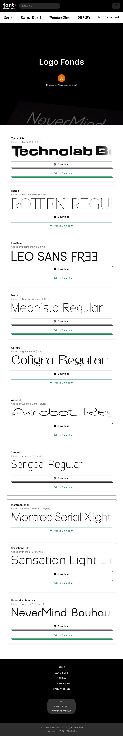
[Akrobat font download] (61, 413)
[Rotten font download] (61, 204)
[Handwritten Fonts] (59, 17)
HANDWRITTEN (61, 688)
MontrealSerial (20, 504)
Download (63, 164)
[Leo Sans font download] (61, 256)
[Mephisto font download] (61, 308)
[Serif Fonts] (8, 17)
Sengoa (15, 452)
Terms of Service (61, 711)
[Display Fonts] (84, 17)
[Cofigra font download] (61, 361)
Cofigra (15, 347)
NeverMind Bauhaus (23, 600)
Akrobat (16, 400)
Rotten (15, 190)
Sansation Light (20, 548)
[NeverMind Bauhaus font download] (61, 613)
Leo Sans (16, 243)
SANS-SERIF (61, 672)
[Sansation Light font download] (61, 561)
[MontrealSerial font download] (61, 518)
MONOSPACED (61, 683)
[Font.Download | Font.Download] (9, 6)
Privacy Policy (62, 706)
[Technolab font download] (61, 151)
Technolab (17, 138)
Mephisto (16, 295)
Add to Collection (63, 173)
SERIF (61, 667)
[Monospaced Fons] (108, 17)
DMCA (62, 702)
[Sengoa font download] (61, 465)
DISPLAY (61, 678)
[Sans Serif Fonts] (30, 17)
